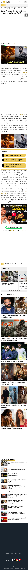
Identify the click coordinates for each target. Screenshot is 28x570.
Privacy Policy (10, 555)
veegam (16, 566)
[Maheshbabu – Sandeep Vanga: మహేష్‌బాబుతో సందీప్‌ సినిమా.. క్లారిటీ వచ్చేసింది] (4, 502)
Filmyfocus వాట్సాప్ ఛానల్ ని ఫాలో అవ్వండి (15, 227)
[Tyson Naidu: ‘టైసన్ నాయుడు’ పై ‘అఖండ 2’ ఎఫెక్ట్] (4, 481)
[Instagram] (17, 560)
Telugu (12, 553)
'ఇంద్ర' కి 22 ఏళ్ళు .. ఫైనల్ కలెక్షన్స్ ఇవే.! (14, 155)
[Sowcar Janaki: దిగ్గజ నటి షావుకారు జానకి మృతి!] (9, 276)
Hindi (19, 553)
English (7, 553)
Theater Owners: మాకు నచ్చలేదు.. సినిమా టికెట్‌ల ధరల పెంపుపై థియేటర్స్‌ (17, 495)
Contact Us (22, 555)
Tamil (16, 553)
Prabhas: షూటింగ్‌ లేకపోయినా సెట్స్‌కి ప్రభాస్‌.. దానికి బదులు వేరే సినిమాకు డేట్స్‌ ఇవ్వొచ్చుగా (14, 339)
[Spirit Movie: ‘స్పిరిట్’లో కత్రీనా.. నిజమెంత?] (14, 418)
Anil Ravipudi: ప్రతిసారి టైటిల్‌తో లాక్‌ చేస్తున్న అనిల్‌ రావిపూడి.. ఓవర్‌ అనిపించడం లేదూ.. (17, 513)
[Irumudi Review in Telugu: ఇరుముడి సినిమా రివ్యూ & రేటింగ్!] (4, 475)
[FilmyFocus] (6, 2)
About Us (4, 555)
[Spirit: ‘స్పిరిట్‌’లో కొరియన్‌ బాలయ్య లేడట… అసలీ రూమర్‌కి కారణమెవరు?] (14, 305)
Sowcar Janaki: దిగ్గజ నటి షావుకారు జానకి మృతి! (8, 284)
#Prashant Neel (13, 263)
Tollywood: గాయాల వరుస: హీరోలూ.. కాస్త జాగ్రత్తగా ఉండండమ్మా (14, 406)
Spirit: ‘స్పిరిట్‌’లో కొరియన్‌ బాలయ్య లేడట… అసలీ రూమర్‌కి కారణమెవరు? (13, 316)
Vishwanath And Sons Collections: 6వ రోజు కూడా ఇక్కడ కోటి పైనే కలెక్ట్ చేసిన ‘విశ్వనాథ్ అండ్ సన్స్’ (17, 469)
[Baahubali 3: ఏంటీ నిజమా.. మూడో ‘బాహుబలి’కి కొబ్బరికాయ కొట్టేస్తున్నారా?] (14, 372)
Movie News (10, 7)
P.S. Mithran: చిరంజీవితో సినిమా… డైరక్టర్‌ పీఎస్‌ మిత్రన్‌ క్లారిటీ (16, 507)
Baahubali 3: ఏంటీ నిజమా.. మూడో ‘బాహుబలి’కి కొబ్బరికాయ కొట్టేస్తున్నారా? (13, 383)
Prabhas (25, 72)
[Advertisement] (14, 29)
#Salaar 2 (20, 263)
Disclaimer (16, 555)
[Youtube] (20, 560)
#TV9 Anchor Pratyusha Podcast (13, 5)
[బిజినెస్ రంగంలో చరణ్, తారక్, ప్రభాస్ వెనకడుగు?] (14, 351)
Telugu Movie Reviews (22, 565)
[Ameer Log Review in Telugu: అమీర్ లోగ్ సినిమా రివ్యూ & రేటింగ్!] (4, 519)
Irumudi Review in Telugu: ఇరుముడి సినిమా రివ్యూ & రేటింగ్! (16, 474)
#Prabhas (6, 263)
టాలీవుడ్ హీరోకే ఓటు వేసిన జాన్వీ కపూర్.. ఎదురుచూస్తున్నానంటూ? (14, 165)
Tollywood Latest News (13, 565)
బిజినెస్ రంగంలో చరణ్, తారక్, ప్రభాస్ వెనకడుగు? (13, 361)
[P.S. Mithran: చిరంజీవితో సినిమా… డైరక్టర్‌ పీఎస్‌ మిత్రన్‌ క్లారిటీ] (4, 507)
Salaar (21, 114)
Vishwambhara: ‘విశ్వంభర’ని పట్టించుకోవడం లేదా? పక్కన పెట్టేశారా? (16, 486)
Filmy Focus (3, 7)
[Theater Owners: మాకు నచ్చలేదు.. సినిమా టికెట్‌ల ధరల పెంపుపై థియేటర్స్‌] (4, 496)
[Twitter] (15, 560)
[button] (9, 290)
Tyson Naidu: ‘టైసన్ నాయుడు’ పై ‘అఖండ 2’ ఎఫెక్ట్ (17, 480)
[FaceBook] (12, 560)
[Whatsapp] (5, 45)
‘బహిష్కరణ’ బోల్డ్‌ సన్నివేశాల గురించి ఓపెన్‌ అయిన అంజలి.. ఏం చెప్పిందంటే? (14, 160)
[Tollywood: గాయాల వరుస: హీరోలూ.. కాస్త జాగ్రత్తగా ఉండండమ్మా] (14, 395)
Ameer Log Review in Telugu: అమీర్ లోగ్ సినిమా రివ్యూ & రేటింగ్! (17, 518)
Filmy (23, 231)
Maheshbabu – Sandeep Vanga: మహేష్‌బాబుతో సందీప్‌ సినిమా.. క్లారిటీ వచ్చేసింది (16, 501)
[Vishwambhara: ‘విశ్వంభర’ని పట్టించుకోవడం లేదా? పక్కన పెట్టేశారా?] (4, 487)
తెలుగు (18, 2)
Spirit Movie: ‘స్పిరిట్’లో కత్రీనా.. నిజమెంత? (11, 428)
